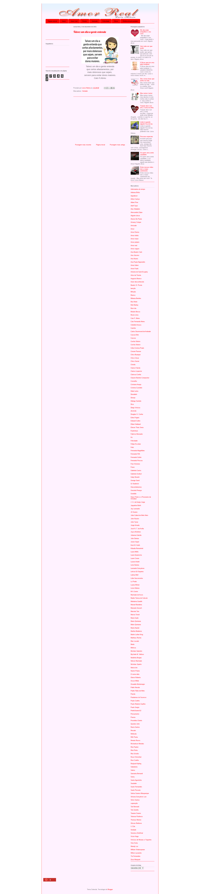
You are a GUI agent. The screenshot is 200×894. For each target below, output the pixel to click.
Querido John (135, 724)
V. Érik (133, 826)
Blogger (110, 889)
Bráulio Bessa (135, 312)
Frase (132, 467)
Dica (132, 404)
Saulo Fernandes (136, 787)
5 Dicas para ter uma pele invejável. (147, 63)
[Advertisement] (100, 119)
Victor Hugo (135, 836)
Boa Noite (134, 302)
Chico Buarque (136, 354)
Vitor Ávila (134, 843)
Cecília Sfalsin (135, 345)
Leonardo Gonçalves (137, 568)
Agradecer (134, 196)
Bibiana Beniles (136, 298)
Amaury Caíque (136, 222)
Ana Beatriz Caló (136, 252)
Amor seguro (135, 249)
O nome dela (135, 674)
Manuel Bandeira (136, 605)
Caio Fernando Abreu (138, 321)
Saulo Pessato (136, 790)
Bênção (133, 292)
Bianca (133, 295)
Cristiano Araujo (136, 384)
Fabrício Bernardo (137, 434)
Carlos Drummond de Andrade (141, 331)
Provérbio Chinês (136, 720)
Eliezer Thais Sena (137, 427)
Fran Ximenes (135, 464)
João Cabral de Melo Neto (139, 515)
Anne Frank (134, 268)
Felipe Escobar (136, 444)
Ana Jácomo (135, 255)
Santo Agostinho (136, 780)
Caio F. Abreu (135, 318)
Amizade (95, 21)
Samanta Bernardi (137, 773)
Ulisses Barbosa (136, 823)
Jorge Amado (135, 525)
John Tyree (134, 522)
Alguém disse (135, 215)
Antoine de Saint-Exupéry (139, 272)
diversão (133, 411)
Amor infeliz (135, 235)
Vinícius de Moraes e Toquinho (141, 840)
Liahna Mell (134, 575)
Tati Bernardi (135, 807)
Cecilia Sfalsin (135, 341)
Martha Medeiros (136, 631)
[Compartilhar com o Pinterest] (114, 88)
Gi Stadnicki (135, 484)
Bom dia (133, 308)
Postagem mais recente (83, 145)
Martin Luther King (137, 634)
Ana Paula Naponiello (138, 262)
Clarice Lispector (136, 371)
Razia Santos (135, 727)
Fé (131, 437)
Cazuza (133, 338)
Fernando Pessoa (136, 460)
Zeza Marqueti (135, 859)
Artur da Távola (136, 275)
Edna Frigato (135, 417)
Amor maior (134, 239)
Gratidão (133, 494)
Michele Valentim (136, 651)
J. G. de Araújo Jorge (138, 502)
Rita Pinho (134, 750)
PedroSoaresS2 (136, 710)
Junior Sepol (135, 542)
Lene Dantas (135, 565)
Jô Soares (134, 512)
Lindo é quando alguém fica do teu (146, 123)
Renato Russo (135, 740)
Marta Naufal (135, 628)
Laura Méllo (134, 552)
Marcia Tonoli (135, 614)
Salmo (133, 770)
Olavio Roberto (136, 677)
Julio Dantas (135, 538)
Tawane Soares (136, 813)
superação (134, 803)
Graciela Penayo (136, 490)
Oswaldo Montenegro (138, 684)
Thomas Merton (136, 820)
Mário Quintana (136, 624)
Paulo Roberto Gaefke (138, 704)
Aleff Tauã (134, 206)
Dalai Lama (134, 391)
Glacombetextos (136, 487)
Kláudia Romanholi (137, 548)
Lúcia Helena (135, 588)
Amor (64, 21)
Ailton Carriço (135, 199)
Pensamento (135, 714)
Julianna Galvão (136, 535)
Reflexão (134, 734)
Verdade (85, 91)
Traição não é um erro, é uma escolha (146, 107)
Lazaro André (135, 562)
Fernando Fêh (135, 454)
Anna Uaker (135, 265)
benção (133, 288)
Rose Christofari (136, 757)
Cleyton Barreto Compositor (140, 378)
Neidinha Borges (136, 658)
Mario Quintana (136, 621)
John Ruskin (135, 519)
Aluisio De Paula (136, 219)
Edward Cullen (135, 421)
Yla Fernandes (135, 856)
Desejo (133, 398)
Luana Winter (135, 585)
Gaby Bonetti (135, 477)
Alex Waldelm (135, 209)
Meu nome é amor (146, 93)
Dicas (116, 21)
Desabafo (134, 394)
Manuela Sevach (136, 608)
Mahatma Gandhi (136, 601)
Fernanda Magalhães (138, 450)
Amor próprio (135, 242)
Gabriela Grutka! (136, 474)
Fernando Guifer (136, 457)
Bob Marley (134, 305)
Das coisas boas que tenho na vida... (147, 79)
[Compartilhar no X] (109, 88)
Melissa (133, 648)
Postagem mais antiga (117, 145)
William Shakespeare (138, 849)
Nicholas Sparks (136, 664)
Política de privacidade (130, 21)
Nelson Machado (136, 661)
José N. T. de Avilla (137, 528)
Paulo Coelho (135, 701)
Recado (133, 730)
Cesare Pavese (136, 351)
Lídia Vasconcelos (137, 578)
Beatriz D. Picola (136, 285)
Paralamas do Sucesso (138, 697)
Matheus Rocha (136, 638)
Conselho (134, 381)
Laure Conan (135, 558)
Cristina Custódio (136, 388)
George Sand (135, 480)
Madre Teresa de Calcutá (139, 598)
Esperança (134, 431)
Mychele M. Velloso (137, 654)
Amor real (74, 21)
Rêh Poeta (134, 737)
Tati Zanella (134, 810)
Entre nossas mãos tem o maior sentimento (146, 169)
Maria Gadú (134, 618)
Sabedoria (134, 767)
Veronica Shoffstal (137, 833)
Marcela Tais (135, 611)
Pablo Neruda (135, 687)
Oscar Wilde (135, 681)
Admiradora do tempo (138, 189)
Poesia (133, 717)
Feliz (132, 447)
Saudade (134, 783)
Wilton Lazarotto (136, 853)
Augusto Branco (136, 278)
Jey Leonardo (135, 509)
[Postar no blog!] (107, 88)
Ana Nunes (134, 259)
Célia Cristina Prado (137, 348)
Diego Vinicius (135, 408)
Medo (132, 644)
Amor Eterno (135, 232)
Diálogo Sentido (136, 401)
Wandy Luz (134, 846)
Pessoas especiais (146, 136)
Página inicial (52, 21)
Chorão (133, 364)
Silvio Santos (135, 800)
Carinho (133, 328)
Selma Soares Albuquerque (140, 793)
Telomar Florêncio (137, 816)
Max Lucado (135, 641)
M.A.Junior (134, 591)
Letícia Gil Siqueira (137, 571)
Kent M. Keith (135, 545)
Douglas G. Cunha (137, 414)
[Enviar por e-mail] (105, 88)
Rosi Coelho (135, 760)
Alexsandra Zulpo (136, 212)
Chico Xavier (135, 361)
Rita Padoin (134, 747)
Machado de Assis (137, 595)
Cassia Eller (135, 335)
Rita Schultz (135, 754)
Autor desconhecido (137, 282)
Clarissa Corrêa (136, 374)
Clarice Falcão (135, 368)
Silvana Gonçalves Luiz (139, 797)
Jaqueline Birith (136, 505)
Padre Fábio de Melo (138, 691)
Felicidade (106, 21)
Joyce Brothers (136, 532)
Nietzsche (134, 668)
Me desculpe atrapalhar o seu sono (145, 31)
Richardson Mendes (137, 744)
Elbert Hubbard (136, 424)
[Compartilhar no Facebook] (111, 88)
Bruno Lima (134, 315)
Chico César (135, 358)
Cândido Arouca (136, 325)
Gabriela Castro (136, 470)
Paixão (84, 21)
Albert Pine (134, 202)
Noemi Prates (135, 671)
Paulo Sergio (135, 707)
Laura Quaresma (136, 555)
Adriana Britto (135, 192)
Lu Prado (134, 581)
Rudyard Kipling (136, 763)
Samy (133, 777)
